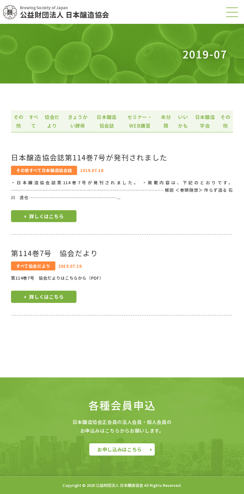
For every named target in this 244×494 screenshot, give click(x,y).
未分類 (166, 121)
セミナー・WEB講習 (139, 121)
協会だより (52, 121)
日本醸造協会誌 (107, 121)
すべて (33, 121)
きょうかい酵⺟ (78, 121)
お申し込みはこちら (119, 449)
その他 (19, 121)
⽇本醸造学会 (205, 121)
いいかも (183, 121)
